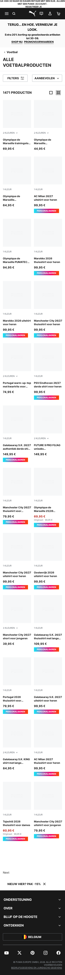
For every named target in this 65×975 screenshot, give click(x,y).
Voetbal (12, 52)
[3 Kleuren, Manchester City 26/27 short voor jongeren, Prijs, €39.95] (17, 620)
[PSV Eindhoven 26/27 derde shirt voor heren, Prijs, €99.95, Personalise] (48, 371)
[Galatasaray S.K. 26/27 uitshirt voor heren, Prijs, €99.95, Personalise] (48, 685)
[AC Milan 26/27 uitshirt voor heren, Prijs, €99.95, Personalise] (48, 185)
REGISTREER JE (33, 6)
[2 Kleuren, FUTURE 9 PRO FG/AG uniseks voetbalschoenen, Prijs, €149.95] (48, 430)
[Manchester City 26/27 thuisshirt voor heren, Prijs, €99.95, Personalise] (48, 309)
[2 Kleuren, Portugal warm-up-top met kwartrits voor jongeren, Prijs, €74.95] (17, 368)
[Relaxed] (58, 92)
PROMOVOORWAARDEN (39, 41)
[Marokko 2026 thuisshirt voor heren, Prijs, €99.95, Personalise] (48, 247)
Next (6, 872)
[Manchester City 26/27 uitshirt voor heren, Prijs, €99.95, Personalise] (17, 561)
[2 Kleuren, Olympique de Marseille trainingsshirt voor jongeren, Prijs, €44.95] (48, 125)
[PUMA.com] (32, 13)
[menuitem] (6, 952)
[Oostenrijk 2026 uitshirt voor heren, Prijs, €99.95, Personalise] (48, 561)
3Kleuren (9, 628)
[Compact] (51, 92)
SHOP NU (17, 41)
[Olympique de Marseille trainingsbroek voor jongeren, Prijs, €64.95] (17, 182)
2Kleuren (9, 132)
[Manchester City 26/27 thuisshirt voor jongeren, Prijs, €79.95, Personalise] (17, 496)
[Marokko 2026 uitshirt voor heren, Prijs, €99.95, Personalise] (17, 309)
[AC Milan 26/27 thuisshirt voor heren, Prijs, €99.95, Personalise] (48, 748)
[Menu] (6, 13)
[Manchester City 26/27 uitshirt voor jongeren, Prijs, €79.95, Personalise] (48, 810)
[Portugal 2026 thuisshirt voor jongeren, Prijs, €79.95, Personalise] (17, 685)
